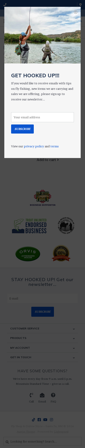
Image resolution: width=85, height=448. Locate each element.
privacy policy (34, 146)
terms (54, 146)
